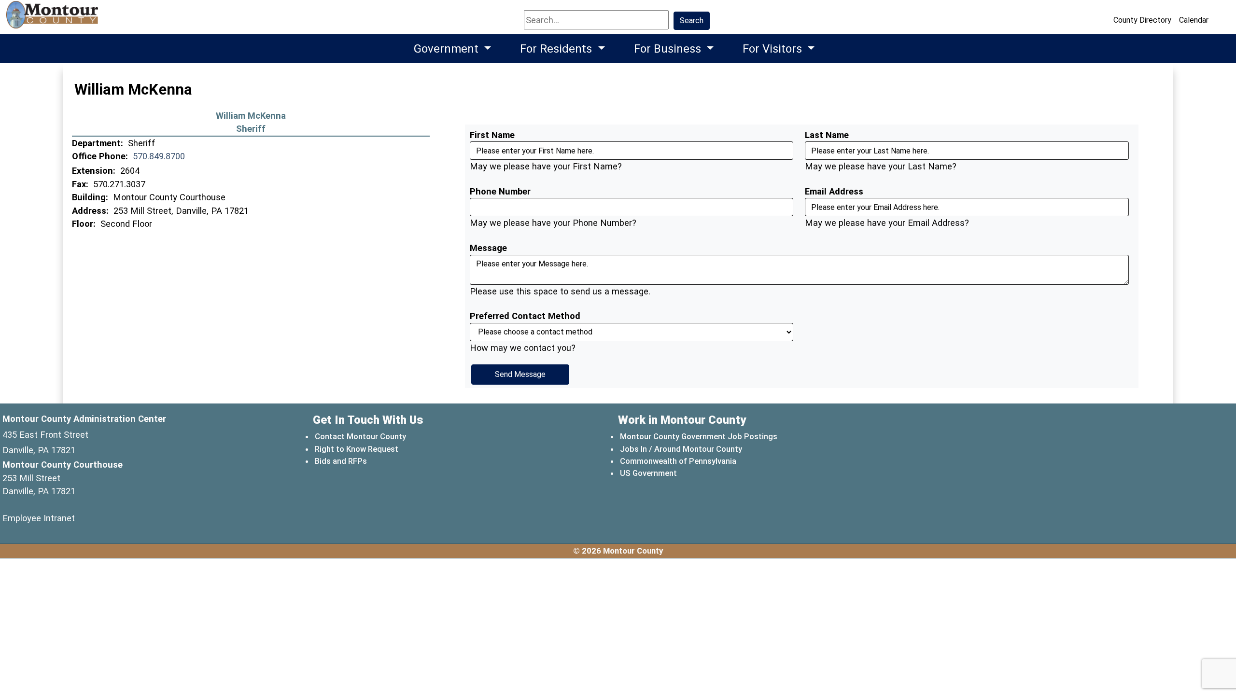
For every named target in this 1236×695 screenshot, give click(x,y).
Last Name (827, 135)
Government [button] (447, 49)
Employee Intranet (38, 518)
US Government (649, 473)
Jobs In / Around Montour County (681, 449)
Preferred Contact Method (525, 316)
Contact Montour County (360, 436)
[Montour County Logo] (53, 19)
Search (691, 20)
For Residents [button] (557, 49)
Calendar (1193, 20)
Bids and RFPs (341, 461)
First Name (492, 135)
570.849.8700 (159, 156)
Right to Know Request (356, 449)
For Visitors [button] (774, 49)
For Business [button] (669, 49)
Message (488, 248)
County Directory (1142, 20)
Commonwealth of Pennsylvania (678, 461)
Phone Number (500, 191)
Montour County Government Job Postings (698, 436)
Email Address (834, 191)
